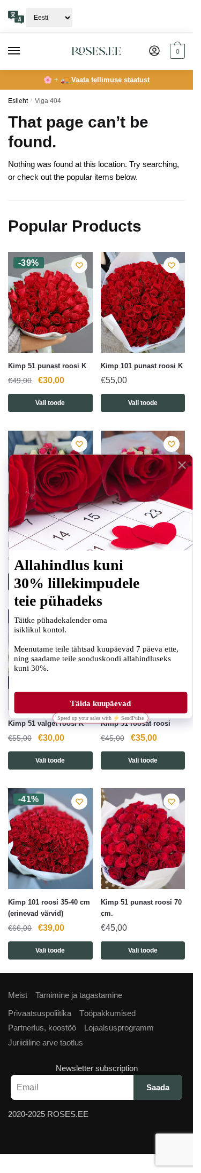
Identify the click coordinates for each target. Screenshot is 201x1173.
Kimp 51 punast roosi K (47, 366)
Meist (17, 995)
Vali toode (50, 403)
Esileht (18, 101)
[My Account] (154, 51)
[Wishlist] (79, 265)
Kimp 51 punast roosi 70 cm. (141, 907)
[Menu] (24, 51)
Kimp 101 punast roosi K (142, 366)
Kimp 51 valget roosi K (46, 723)
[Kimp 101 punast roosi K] (143, 302)
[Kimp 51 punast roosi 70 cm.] (143, 838)
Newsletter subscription (97, 1068)
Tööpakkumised (107, 1013)
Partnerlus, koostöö (42, 1027)
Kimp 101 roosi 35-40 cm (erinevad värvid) (49, 907)
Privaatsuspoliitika (39, 1013)
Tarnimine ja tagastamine (78, 995)
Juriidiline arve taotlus (45, 1042)
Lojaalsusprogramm (119, 1027)
